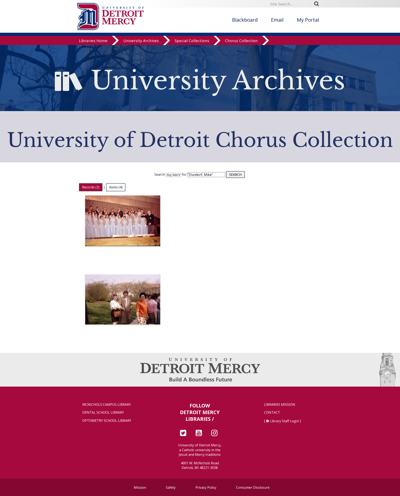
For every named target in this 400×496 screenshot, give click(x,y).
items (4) (115, 187)
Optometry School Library (106, 421)
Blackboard (245, 19)
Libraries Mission (279, 405)
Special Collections (192, 40)
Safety (171, 487)
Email (277, 19)
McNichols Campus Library (106, 405)
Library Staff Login (284, 421)
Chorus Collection (241, 40)
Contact (272, 413)
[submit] (318, 4)
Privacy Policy (205, 487)
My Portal (308, 19)
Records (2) (90, 187)
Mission (140, 487)
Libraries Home (93, 40)
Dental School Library (103, 413)
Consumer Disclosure (253, 487)
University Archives (141, 40)
